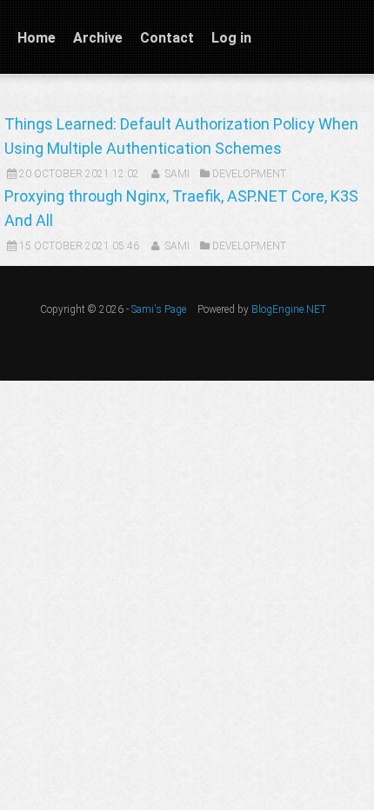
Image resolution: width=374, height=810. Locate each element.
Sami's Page (158, 309)
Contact (167, 38)
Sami (177, 174)
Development (249, 174)
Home (36, 38)
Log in (231, 38)
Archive (98, 38)
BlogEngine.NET (288, 309)
